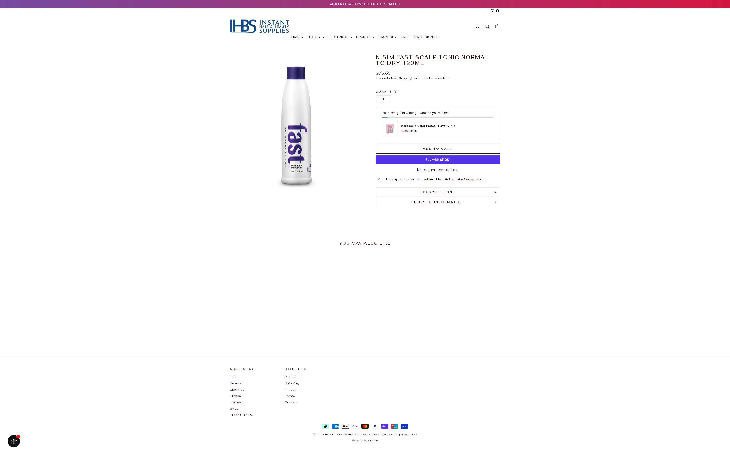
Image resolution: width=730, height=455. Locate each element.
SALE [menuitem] (404, 37)
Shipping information (437, 202)
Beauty (235, 383)
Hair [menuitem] (295, 37)
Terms (290, 396)
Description (438, 192)
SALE (234, 408)
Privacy (290, 389)
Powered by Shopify (365, 440)
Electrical (237, 389)
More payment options (438, 169)
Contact (291, 402)
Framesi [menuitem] (385, 37)
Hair (233, 377)
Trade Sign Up (241, 415)
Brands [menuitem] (363, 37)
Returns (291, 377)
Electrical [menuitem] (338, 37)
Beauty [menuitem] (314, 37)
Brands (235, 396)
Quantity (387, 91)
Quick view (262, 315)
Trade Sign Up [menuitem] (425, 37)
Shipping (405, 78)
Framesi (236, 402)
